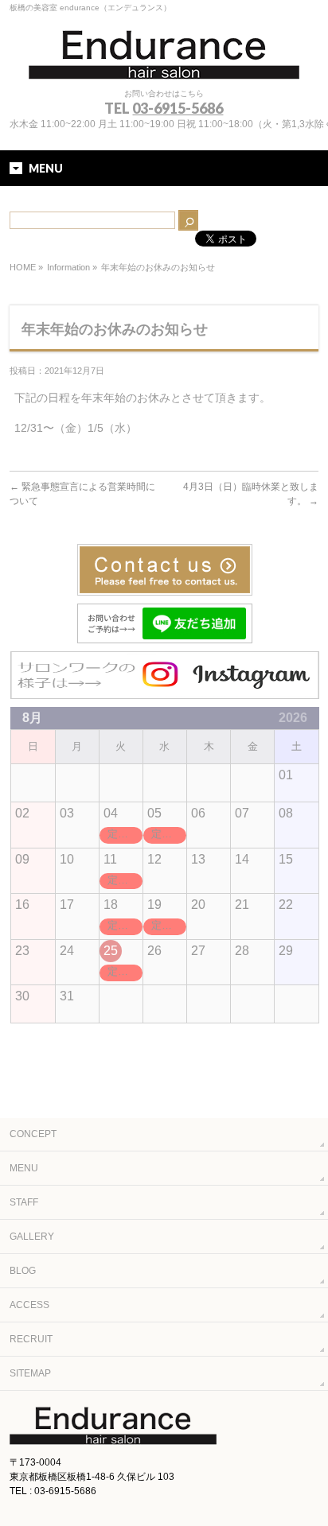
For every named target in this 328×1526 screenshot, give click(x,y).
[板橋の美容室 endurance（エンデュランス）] (164, 61)
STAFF (24, 1202)
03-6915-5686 (177, 108)
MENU (24, 1168)
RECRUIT (31, 1339)
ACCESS (29, 1304)
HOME (23, 267)
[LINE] (164, 636)
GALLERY (32, 1236)
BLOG (23, 1270)
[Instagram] (164, 691)
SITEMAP (30, 1373)
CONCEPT (33, 1134)
